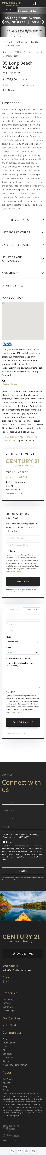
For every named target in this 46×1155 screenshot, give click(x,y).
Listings (13, 436)
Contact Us (10, 494)
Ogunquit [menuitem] (7, 1053)
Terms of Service (21, 733)
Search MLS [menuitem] (8, 1006)
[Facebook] (3, 981)
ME (21, 436)
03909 (7, 440)
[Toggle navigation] (42, 4)
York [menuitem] (5, 1039)
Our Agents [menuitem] (8, 1079)
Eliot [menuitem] (5, 1050)
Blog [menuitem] (5, 1086)
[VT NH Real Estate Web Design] (23, 1128)
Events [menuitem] (6, 1090)
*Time (8, 648)
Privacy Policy (10, 384)
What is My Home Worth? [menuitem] (15, 1064)
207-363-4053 (16, 477)
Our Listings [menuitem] (8, 999)
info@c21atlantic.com (17, 970)
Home (5, 436)
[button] (4, 22)
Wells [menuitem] (5, 1046)
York (27, 436)
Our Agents (19, 494)
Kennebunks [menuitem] (8, 1057)
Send (23, 871)
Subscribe (23, 581)
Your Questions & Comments (18, 658)
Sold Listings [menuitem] (8, 1010)
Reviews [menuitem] (6, 1082)
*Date (8, 637)
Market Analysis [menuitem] (10, 1024)
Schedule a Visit (31, 610)
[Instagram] (7, 981)
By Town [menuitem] (7, 1003)
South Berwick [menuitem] (9, 1042)
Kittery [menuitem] (6, 1061)
